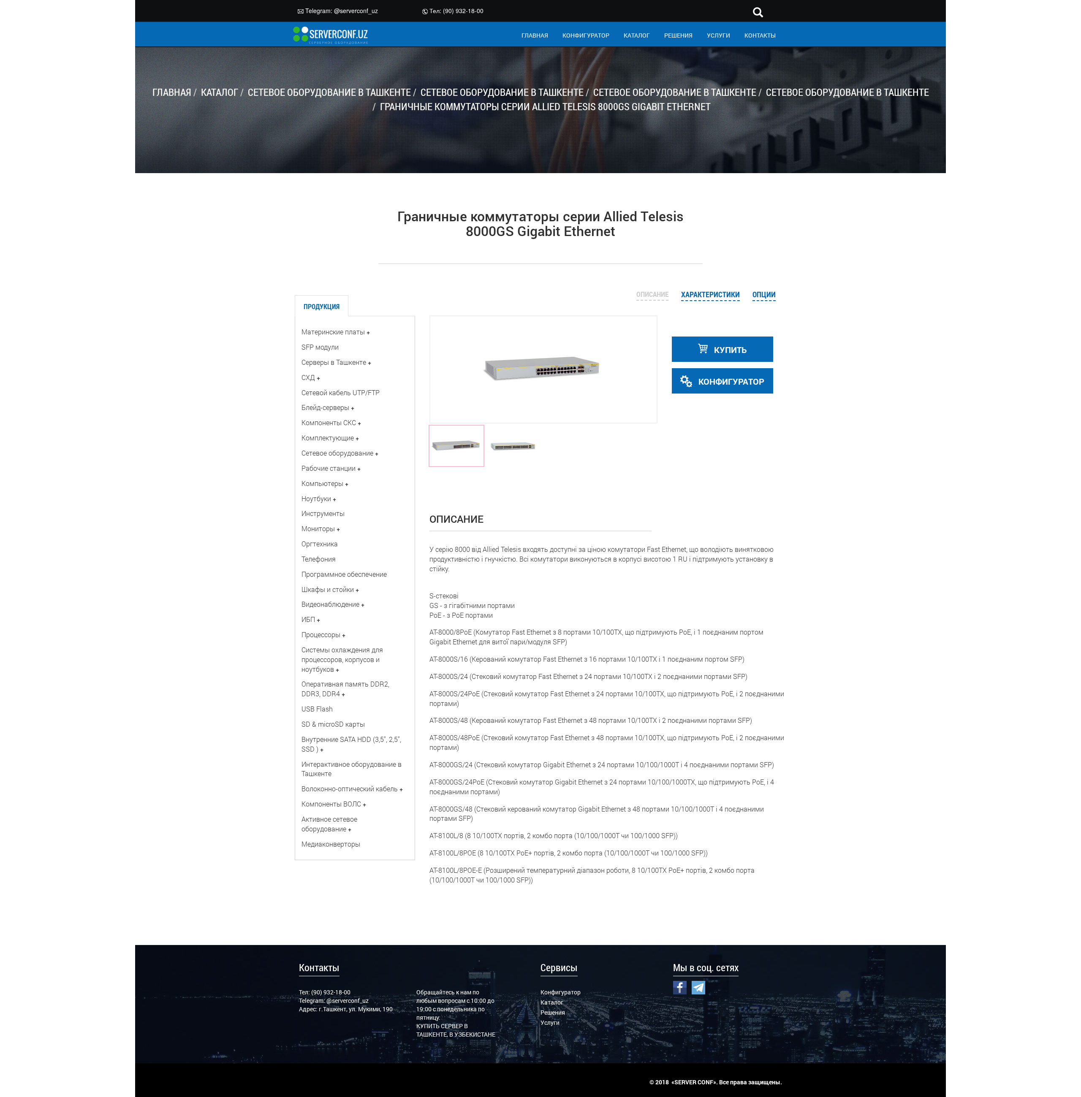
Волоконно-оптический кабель (349, 788)
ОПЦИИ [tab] (764, 294)
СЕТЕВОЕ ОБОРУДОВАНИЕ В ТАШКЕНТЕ (329, 92)
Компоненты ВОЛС (331, 803)
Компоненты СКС (328, 422)
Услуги (550, 1022)
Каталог (551, 1002)
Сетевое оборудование (337, 452)
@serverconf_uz (356, 10)
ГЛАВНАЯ (534, 35)
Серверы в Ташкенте (333, 362)
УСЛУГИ (718, 35)
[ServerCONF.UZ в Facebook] (680, 986)
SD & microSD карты (333, 724)
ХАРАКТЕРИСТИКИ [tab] (710, 294)
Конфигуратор (560, 992)
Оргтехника (319, 543)
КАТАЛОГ (637, 35)
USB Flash (317, 708)
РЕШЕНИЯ (678, 35)
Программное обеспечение (344, 574)
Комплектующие (327, 437)
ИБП (308, 619)
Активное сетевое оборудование (329, 824)
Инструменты (323, 513)
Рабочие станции (328, 468)
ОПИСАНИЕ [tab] (652, 294)
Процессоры (320, 634)
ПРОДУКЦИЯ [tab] (322, 306)
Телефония (318, 558)
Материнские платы (333, 331)
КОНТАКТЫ (760, 35)
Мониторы (318, 528)
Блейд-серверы (325, 407)
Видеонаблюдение (330, 604)
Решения (552, 1012)
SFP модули (320, 346)
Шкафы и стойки (327, 589)
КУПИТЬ (729, 349)
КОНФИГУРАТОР (585, 35)
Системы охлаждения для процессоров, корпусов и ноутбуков (342, 659)
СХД (308, 377)
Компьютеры (322, 483)
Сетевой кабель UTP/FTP (340, 392)
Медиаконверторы (330, 843)
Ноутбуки (316, 498)
